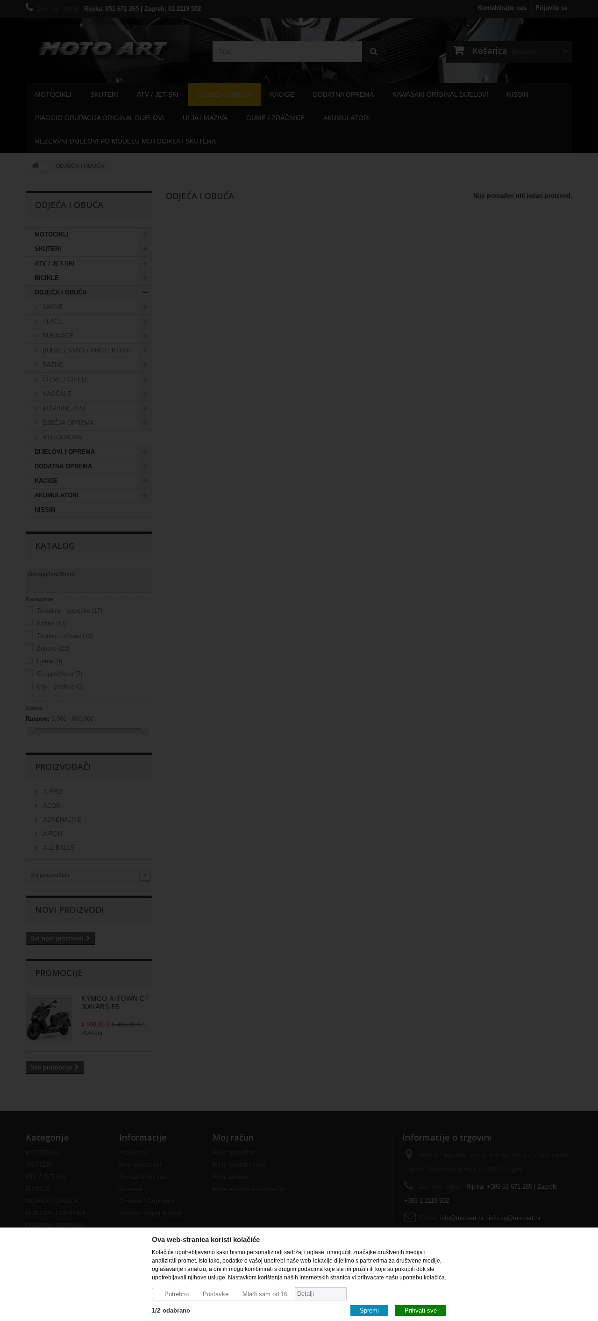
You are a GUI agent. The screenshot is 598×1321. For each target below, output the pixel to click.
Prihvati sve (421, 1310)
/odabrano (171, 1310)
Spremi (369, 1310)
